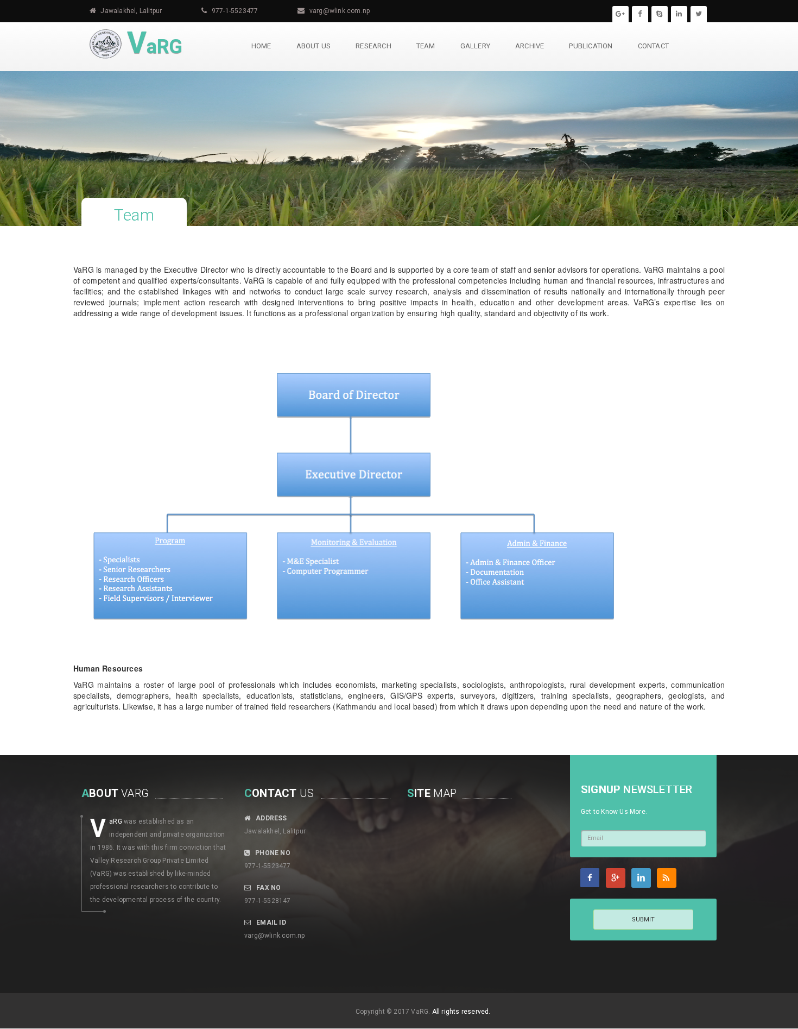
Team (425, 46)
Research (373, 46)
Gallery (475, 46)
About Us (313, 46)
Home (261, 46)
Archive (529, 46)
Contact (653, 46)
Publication (590, 46)
